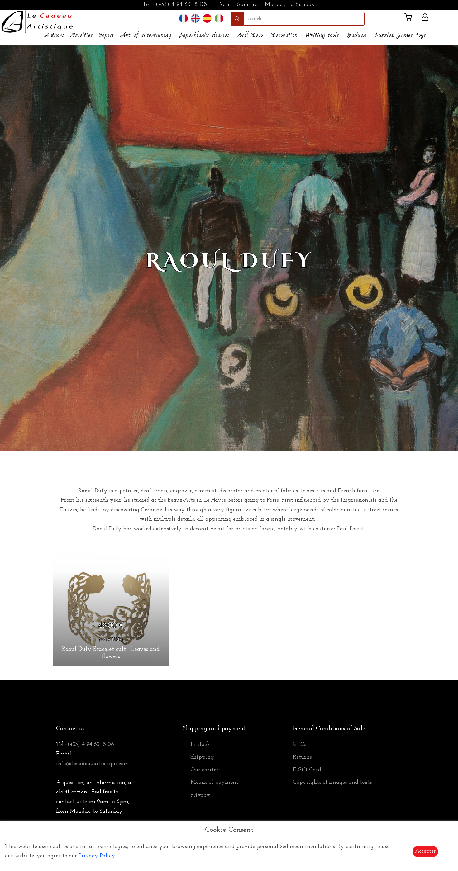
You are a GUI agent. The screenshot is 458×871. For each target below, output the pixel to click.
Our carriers (205, 770)
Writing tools (322, 35)
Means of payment (214, 782)
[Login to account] (425, 18)
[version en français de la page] (183, 18)
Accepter (425, 851)
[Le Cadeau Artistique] (37, 21)
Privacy (200, 795)
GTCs (299, 744)
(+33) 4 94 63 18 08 (181, 4)
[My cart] (410, 18)
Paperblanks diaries (204, 35)
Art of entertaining (146, 35)
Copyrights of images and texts (332, 782)
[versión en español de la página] (207, 18)
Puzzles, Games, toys (400, 35)
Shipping (202, 757)
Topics (106, 35)
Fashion (356, 35)
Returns (302, 757)
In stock (200, 744)
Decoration (284, 35)
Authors (54, 35)
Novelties (81, 35)
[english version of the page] (195, 18)
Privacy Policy (97, 856)
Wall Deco (250, 35)
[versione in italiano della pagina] (219, 18)
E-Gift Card (307, 770)
